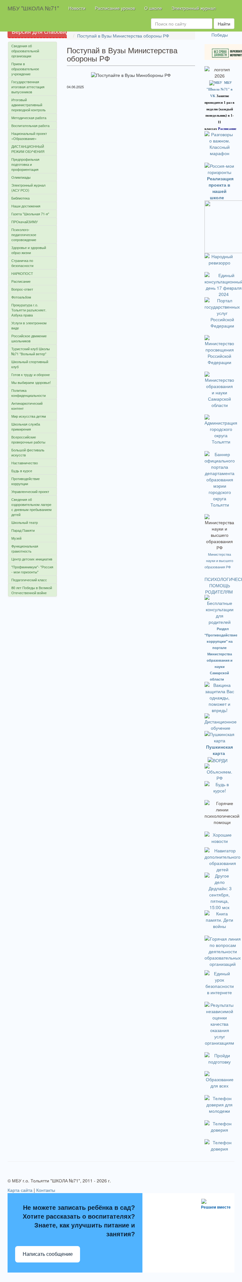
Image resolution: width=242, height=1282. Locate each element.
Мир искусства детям (28, 416)
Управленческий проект (30, 491)
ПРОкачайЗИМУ (24, 221)
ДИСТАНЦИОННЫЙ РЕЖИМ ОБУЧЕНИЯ (27, 149)
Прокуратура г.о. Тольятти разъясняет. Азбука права (28, 309)
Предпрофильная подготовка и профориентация (25, 164)
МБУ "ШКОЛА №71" (33, 8)
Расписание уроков (115, 8)
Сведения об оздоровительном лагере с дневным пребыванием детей (31, 507)
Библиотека (20, 197)
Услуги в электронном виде (29, 325)
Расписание (21, 281)
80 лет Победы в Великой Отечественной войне (31, 590)
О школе (153, 8)
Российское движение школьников (29, 338)
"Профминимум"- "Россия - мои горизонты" (32, 569)
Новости (76, 8)
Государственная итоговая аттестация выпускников (27, 86)
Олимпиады (21, 177)
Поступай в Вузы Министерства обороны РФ (123, 35)
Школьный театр (24, 522)
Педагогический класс (29, 579)
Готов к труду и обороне (30, 374)
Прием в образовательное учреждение (25, 68)
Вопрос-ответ (22, 289)
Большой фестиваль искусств (27, 452)
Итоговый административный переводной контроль (28, 104)
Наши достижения (25, 205)
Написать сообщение (48, 1254)
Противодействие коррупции (25, 481)
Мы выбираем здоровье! (31, 382)
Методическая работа (28, 117)
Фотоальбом (21, 296)
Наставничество (24, 462)
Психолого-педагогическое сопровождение (23, 234)
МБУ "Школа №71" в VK (219, 89)
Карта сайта (20, 1190)
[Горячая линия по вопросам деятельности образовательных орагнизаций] (223, 950)
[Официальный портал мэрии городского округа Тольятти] (221, 429)
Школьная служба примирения (25, 426)
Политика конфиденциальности (28, 393)
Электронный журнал (193, 8)
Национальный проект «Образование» (29, 136)
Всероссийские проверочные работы (28, 439)
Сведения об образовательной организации (25, 50)
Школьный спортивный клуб (29, 364)
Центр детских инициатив (31, 558)
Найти (224, 23)
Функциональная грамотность (24, 548)
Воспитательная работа (30, 125)
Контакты (45, 1190)
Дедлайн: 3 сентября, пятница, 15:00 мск (220, 897)
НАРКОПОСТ (22, 273)
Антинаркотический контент (27, 406)
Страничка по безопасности (22, 263)
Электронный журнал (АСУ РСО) (28, 188)
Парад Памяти (23, 530)
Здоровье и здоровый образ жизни (28, 250)
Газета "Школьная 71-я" (30, 213)
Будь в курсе (21, 470)
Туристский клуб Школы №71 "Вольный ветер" (30, 351)
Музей (16, 538)
